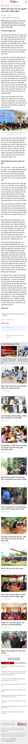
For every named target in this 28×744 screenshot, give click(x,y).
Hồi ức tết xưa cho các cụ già (12, 568)
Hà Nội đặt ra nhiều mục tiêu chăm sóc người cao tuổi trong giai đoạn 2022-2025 (14, 447)
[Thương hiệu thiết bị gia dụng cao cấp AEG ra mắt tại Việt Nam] (9, 351)
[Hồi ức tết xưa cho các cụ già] (14, 557)
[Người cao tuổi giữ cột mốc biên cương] (14, 639)
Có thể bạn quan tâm (10, 344)
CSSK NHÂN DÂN (15, 5)
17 (17, 680)
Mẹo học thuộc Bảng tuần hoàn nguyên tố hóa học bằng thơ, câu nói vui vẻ (13, 696)
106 (3, 691)
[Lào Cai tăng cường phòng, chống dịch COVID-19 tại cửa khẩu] (14, 404)
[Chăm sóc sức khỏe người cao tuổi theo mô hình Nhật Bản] (14, 611)
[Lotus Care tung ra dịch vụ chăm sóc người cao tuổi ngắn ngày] (14, 583)
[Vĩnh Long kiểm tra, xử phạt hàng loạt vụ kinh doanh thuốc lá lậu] (14, 495)
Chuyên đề (6, 5)
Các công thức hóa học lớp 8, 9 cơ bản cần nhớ (13, 689)
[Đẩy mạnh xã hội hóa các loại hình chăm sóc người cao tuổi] (14, 374)
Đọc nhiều (7, 663)
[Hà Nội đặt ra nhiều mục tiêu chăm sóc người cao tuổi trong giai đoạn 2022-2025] (14, 434)
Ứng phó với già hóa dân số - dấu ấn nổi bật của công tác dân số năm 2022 (13, 539)
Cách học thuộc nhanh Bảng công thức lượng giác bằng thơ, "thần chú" (13, 679)
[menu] (2, 1)
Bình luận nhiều (20, 663)
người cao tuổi (10, 319)
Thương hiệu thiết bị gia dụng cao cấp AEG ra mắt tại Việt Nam (8, 360)
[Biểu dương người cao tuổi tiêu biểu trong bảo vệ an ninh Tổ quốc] (14, 466)
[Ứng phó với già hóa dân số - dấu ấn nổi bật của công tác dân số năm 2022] (14, 525)
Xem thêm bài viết (14, 659)
